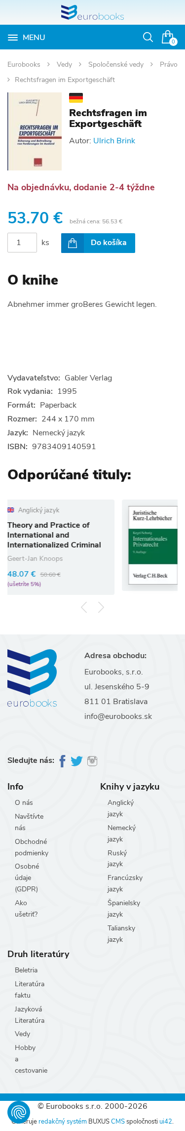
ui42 (165, 1121)
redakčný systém (62, 1121)
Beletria (26, 970)
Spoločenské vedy (117, 64)
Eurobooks (24, 64)
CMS (118, 1121)
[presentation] (84, 607)
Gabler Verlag (88, 378)
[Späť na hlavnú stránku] (92, 12)
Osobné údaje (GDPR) (27, 878)
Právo (169, 64)
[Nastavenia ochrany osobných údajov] (18, 1112)
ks (45, 242)
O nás (24, 802)
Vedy (65, 64)
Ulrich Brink (114, 140)
